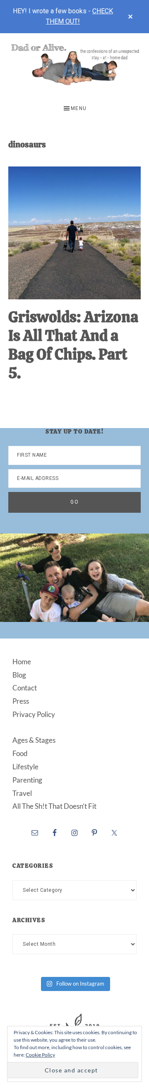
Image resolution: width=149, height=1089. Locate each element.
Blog (19, 675)
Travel (22, 793)
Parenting (27, 780)
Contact (24, 687)
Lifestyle (25, 766)
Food (20, 753)
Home (21, 661)
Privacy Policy (33, 714)
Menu (79, 108)
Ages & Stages (33, 740)
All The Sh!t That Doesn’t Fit (54, 806)
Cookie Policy (40, 1055)
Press (20, 701)
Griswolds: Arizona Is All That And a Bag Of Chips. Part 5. (73, 345)
